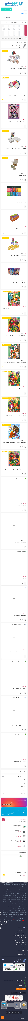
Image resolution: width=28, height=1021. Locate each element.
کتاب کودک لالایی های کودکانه (20, 761)
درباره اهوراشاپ (20, 931)
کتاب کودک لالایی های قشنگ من (19, 688)
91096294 (19, 983)
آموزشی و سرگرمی (14, 22)
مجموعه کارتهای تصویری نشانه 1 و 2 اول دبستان (16, 148)
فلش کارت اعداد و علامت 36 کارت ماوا (18, 255)
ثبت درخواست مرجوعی (19, 947)
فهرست (22, 13)
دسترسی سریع (21, 928)
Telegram (23, 992)
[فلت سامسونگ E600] (14, 863)
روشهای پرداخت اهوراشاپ (18, 933)
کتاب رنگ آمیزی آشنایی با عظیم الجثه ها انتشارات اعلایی (14, 442)
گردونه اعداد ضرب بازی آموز (20, 228)
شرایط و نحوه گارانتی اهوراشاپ (17, 940)
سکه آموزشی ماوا (22, 175)
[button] (25, 73)
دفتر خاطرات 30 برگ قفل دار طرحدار (19, 282)
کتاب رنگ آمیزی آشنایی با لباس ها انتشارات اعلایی (15, 335)
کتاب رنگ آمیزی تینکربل (21, 505)
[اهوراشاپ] (14, 3)
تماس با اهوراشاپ (20, 942)
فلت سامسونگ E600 (21, 872)
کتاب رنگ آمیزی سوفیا (21, 579)
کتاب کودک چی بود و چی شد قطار (19, 725)
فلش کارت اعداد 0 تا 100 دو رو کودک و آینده (17, 95)
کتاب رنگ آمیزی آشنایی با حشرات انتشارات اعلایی (16, 389)
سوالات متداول (20, 938)
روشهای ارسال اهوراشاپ (18, 935)
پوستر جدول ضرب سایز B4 (20, 202)
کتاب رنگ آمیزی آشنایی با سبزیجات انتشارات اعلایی (15, 415)
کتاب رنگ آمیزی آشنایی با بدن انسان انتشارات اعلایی (15, 362)
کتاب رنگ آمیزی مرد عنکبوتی (20, 615)
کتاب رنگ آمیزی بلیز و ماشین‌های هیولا (18, 652)
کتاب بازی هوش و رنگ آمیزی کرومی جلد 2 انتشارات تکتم (14, 122)
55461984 (19, 986)
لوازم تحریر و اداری (22, 22)
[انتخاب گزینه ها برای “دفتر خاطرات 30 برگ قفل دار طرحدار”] (25, 287)
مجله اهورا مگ (21, 955)
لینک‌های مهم (21, 951)
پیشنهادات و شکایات (19, 945)
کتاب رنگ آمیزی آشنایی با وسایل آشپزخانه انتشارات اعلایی (14, 309)
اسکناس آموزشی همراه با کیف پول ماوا (18, 68)
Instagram (15, 992)
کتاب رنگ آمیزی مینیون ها (20, 542)
